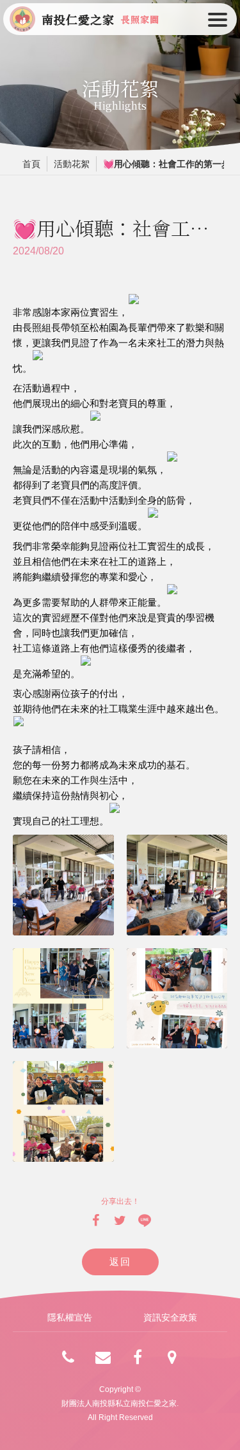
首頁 (31, 164)
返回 (120, 1262)
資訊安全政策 (170, 1317)
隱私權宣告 (69, 1317)
